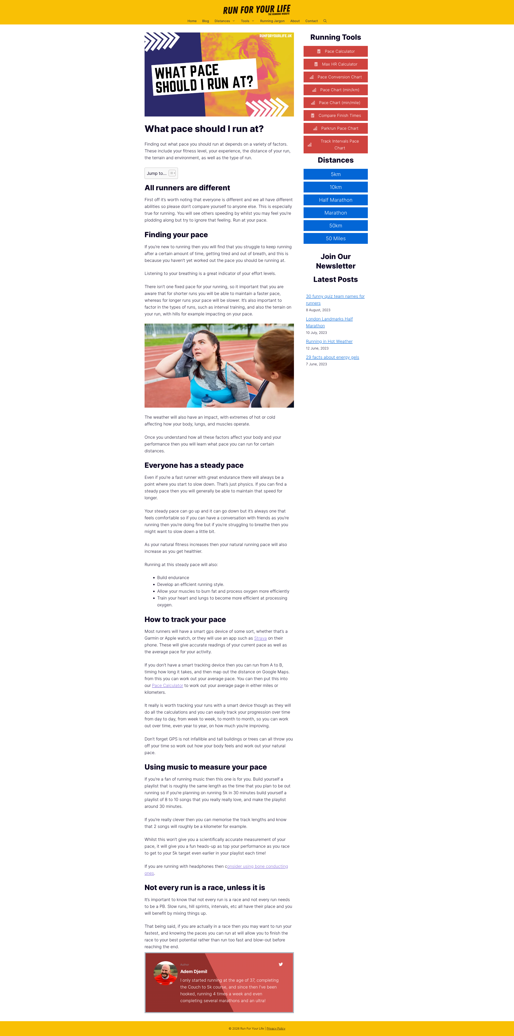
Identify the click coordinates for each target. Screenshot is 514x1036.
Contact (311, 21)
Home (192, 21)
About (295, 21)
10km (336, 187)
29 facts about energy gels (332, 357)
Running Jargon (272, 21)
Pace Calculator (167, 685)
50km (335, 226)
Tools (245, 21)
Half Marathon (335, 200)
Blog (205, 21)
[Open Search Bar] (325, 20)
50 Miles (336, 238)
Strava (260, 638)
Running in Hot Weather (329, 341)
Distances (222, 21)
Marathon (335, 213)
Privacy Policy (276, 1028)
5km (336, 174)
